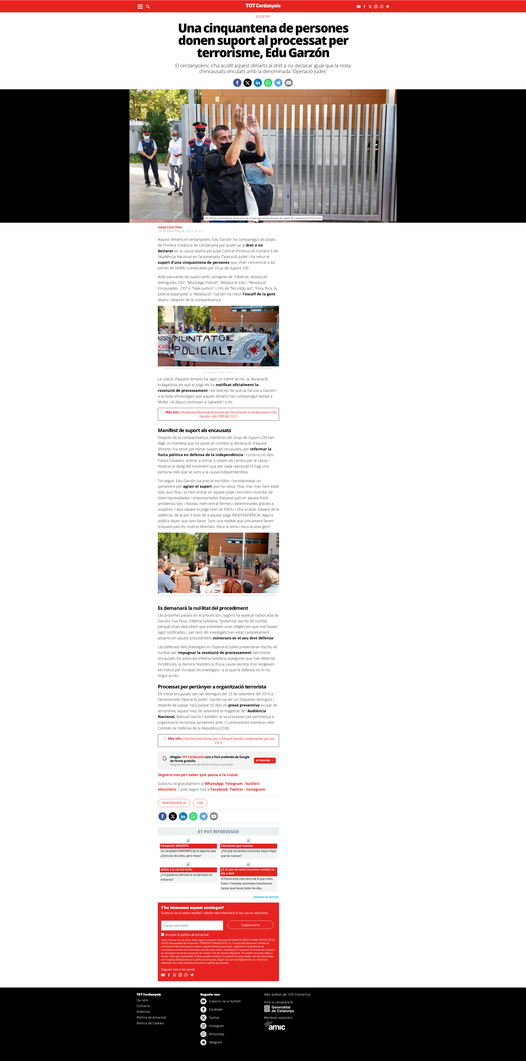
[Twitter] (370, 6)
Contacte (143, 1005)
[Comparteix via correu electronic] (289, 83)
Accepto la (187, 934)
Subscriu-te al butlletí (224, 1001)
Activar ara (263, 760)
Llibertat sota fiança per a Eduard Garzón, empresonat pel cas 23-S (221, 740)
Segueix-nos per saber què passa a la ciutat (198, 774)
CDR (200, 802)
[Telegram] (387, 6)
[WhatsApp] (382, 6)
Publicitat (143, 1011)
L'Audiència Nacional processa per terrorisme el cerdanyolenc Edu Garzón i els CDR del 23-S (221, 414)
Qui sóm (142, 1000)
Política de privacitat (151, 1017)
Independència (174, 802)
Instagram (255, 789)
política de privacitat (194, 934)
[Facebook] (364, 6)
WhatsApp (214, 783)
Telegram (234, 783)
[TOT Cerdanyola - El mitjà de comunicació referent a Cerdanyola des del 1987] (263, 6)
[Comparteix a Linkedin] (258, 83)
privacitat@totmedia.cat (242, 959)
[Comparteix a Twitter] (247, 83)
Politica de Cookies (150, 1023)
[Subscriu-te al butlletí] (359, 6)
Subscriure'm (250, 924)
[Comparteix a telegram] (278, 83)
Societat (263, 16)
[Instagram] (376, 6)
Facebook (219, 789)
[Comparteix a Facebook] (237, 83)
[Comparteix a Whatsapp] (268, 83)
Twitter (236, 789)
